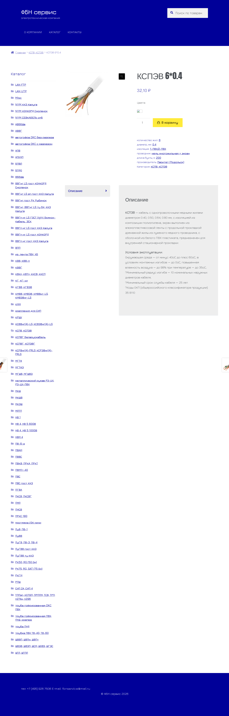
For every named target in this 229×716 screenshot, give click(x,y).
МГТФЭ (19, 367)
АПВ (17, 150)
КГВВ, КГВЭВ (23, 287)
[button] (122, 76)
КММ (18, 304)
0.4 (154, 144)
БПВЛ (18, 163)
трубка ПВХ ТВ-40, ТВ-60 (32, 633)
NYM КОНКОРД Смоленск (31, 111)
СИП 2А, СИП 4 (24, 588)
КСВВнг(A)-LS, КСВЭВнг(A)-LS (34, 324)
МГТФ (18, 360)
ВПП (17, 247)
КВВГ (18, 267)
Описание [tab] (75, 190)
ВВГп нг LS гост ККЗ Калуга (33, 228)
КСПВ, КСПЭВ (36, 52)
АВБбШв (20, 124)
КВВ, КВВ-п (22, 260)
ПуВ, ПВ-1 (21, 529)
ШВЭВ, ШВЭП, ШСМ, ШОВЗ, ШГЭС (34, 646)
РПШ (18, 581)
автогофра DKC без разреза (34, 137)
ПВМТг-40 (21, 470)
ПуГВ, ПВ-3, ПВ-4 (26, 542)
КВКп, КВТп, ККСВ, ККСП (30, 274)
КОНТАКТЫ (74, 32)
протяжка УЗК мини (28, 522)
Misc (18, 97)
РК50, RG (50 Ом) (26, 562)
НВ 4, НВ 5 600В (25, 423)
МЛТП (18, 410)
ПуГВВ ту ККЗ (24, 555)
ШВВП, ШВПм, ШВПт (27, 639)
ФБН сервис (38, 12)
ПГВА (18, 489)
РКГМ (18, 575)
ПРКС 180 (21, 516)
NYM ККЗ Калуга (26, 104)
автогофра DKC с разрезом (33, 143)
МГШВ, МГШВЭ (24, 373)
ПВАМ (18, 450)
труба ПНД (22, 626)
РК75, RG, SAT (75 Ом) (28, 568)
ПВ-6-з (20, 443)
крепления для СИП (28, 310)
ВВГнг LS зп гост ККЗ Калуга (34, 193)
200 (158, 157)
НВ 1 (18, 417)
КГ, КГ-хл (21, 280)
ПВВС (18, 456)
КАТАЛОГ (55, 32)
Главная (20, 52)
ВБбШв (19, 176)
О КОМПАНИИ (33, 32)
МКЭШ (18, 404)
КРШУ (18, 317)
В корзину (170, 122)
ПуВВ (18, 535)
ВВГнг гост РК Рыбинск (31, 200)
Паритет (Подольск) (170, 162)
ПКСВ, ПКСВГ (23, 496)
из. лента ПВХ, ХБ (26, 254)
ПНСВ (18, 509)
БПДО (18, 170)
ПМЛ (17, 502)
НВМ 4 (19, 437)
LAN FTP (20, 84)
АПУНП (19, 157)
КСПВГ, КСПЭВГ (25, 343)
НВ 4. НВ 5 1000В (26, 430)
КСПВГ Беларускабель (30, 337)
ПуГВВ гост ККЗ (25, 548)
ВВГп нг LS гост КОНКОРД (32, 234)
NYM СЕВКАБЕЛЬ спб (29, 117)
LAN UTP (21, 91)
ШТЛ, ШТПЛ (21, 652)
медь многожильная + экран (171, 153)
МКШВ (18, 397)
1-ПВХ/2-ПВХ (158, 148)
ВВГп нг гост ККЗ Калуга (31, 241)
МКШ (18, 391)
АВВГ (18, 130)
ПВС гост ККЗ (24, 483)
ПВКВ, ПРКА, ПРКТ (26, 463)
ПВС (17, 476)
